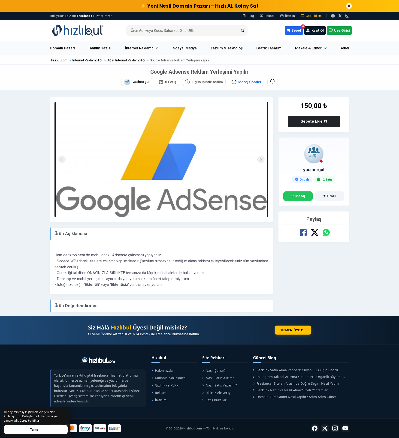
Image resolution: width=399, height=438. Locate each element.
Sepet (296, 29)
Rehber (269, 16)
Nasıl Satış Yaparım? (221, 385)
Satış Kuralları (216, 400)
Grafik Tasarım (268, 48)
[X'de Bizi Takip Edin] (340, 16)
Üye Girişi (341, 30)
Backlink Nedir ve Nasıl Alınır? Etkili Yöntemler (292, 390)
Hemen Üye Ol (293, 330)
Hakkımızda (164, 370)
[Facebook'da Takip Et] (315, 428)
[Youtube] (345, 428)
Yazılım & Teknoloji (227, 48)
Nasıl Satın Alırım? (220, 378)
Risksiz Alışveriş (218, 392)
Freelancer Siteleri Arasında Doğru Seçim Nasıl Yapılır (298, 383)
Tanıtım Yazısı (99, 48)
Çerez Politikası (30, 420)
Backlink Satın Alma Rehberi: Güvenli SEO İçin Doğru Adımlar (295, 370)
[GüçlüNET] (114, 428)
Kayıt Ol (317, 30)
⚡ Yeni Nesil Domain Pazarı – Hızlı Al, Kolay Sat (199, 6)
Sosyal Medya (185, 48)
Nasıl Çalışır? (216, 370)
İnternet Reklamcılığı (142, 48)
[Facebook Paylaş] (303, 232)
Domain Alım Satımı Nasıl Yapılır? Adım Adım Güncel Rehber (295, 397)
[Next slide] (261, 159)
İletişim (290, 16)
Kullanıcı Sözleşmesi (170, 378)
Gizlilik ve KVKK (166, 385)
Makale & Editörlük (310, 48)
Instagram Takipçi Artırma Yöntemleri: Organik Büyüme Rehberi (297, 377)
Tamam (36, 429)
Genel (344, 48)
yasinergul (313, 169)
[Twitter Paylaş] (315, 232)
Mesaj (300, 196)
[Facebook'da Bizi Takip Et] (333, 16)
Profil (331, 196)
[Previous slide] (62, 159)
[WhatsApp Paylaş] (326, 232)
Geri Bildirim (314, 16)
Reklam (160, 392)
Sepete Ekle (312, 121)
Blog (251, 16)
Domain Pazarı (62, 48)
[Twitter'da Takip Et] (325, 428)
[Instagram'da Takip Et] (347, 16)
